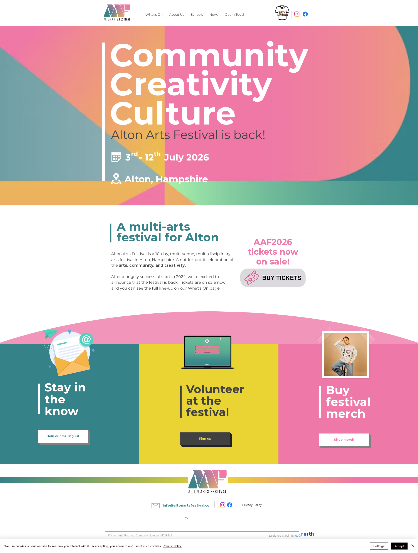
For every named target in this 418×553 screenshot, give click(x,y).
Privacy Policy (172, 546)
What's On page (204, 288)
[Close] (412, 546)
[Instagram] (296, 14)
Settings (378, 546)
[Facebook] (305, 14)
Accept (399, 546)
